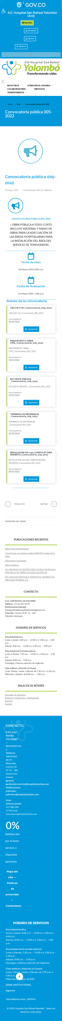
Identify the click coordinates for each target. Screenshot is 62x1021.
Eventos (8, 704)
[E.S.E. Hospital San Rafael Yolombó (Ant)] (31, 68)
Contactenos (13, 906)
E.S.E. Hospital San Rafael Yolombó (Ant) (31, 14)
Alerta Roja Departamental (17, 549)
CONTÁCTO (15, 726)
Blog (18, 104)
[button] (3, 11)
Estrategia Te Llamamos (15, 695)
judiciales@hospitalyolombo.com (22, 794)
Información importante (15, 561)
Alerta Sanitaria (12, 565)
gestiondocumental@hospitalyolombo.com (27, 784)
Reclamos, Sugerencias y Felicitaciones (22, 698)
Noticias (8, 701)
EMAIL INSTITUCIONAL (18, 985)
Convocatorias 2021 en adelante (37, 190)
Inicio (10, 104)
